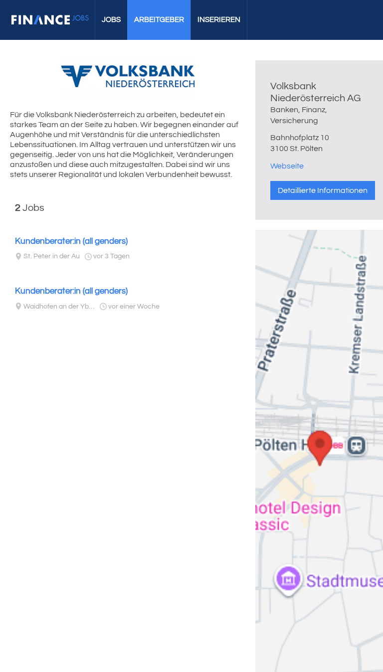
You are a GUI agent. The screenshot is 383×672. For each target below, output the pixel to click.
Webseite (287, 166)
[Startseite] (50, 20)
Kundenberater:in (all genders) (71, 241)
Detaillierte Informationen (323, 190)
